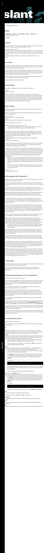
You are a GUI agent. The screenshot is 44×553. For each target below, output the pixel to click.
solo (6, 246)
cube (6, 199)
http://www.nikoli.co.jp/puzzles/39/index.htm (27, 55)
